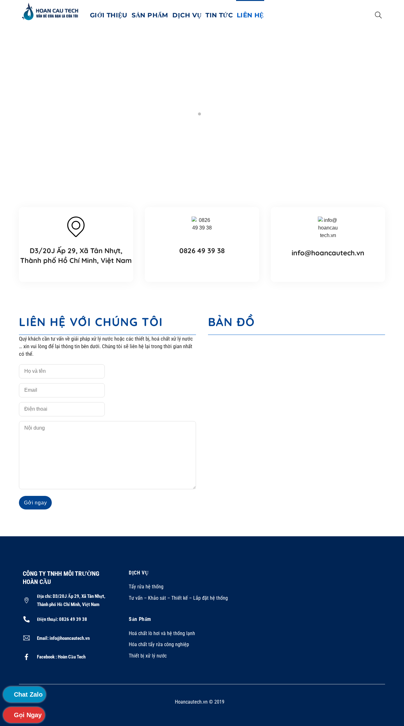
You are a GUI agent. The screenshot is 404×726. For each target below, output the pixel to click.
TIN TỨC (219, 15)
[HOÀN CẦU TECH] (50, 11)
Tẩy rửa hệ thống (146, 587)
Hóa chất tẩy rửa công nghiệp (159, 644)
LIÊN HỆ (250, 15)
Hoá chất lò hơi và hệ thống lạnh (162, 633)
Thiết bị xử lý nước (148, 656)
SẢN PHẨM (150, 15)
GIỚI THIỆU (109, 15)
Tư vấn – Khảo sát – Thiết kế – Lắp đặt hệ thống (178, 598)
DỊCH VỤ (187, 15)
